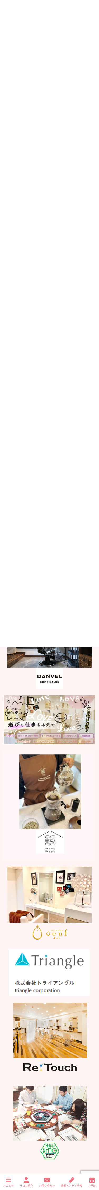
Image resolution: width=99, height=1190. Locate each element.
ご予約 (92, 1185)
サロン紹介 (26, 1185)
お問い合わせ (47, 1185)
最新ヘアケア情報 (71, 1185)
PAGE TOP (91, 1166)
